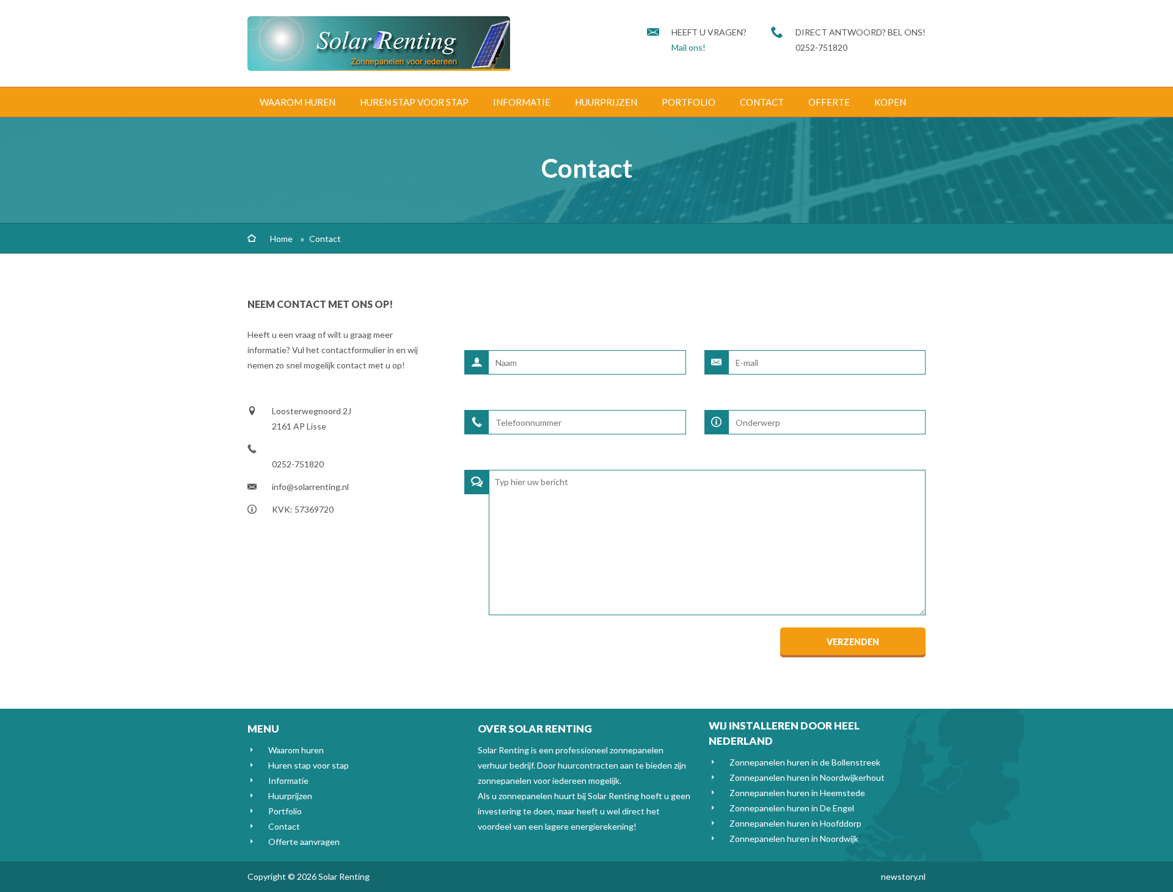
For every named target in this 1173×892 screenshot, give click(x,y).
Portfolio (688, 102)
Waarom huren (297, 102)
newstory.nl (903, 876)
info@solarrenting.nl (310, 486)
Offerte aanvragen (304, 841)
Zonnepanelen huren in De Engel (791, 808)
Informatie (521, 102)
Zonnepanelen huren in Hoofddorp (795, 823)
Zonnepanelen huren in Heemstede (797, 793)
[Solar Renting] (379, 67)
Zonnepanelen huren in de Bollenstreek (804, 762)
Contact (762, 102)
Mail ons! (688, 47)
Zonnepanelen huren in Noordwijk (793, 838)
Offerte (829, 102)
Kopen (890, 102)
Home (281, 238)
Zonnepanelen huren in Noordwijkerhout (807, 777)
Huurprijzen (606, 102)
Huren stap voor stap (414, 102)
